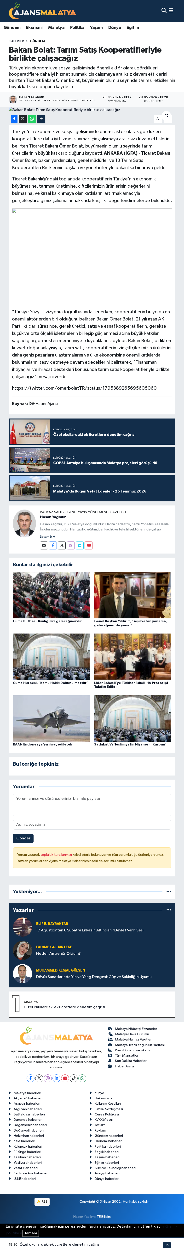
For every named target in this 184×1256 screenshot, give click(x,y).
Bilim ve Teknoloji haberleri (115, 1168)
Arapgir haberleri (27, 1103)
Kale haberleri (24, 1141)
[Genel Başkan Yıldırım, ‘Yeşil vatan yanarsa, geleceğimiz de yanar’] (132, 595)
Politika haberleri (108, 1146)
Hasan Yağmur (53, 517)
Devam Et (46, 537)
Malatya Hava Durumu (132, 1034)
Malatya (56, 27)
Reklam (100, 1130)
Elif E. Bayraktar (52, 924)
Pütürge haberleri (27, 1152)
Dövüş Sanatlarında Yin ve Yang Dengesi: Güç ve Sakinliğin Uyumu (94, 977)
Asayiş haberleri (107, 1173)
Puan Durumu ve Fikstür (133, 1050)
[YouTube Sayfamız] (88, 545)
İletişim (100, 1125)
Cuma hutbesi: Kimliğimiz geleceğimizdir (47, 621)
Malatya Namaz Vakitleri (133, 1039)
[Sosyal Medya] (44, 545)
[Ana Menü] (171, 11)
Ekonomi (34, 27)
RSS (44, 1201)
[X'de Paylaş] (23, 119)
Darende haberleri (28, 1119)
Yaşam (96, 27)
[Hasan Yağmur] (24, 523)
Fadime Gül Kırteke (54, 947)
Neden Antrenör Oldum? (58, 954)
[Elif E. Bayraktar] (22, 927)
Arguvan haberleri (28, 1109)
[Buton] (41, 119)
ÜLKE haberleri (25, 1179)
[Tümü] (169, 892)
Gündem (12, 27)
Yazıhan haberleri (27, 1157)
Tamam (30, 1233)
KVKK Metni (104, 1119)
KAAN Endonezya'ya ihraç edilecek (42, 744)
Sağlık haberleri (107, 1152)
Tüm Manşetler (126, 1055)
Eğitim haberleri (107, 1162)
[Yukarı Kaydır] (167, 1245)
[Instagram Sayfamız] (71, 545)
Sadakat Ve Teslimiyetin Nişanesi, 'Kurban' (130, 744)
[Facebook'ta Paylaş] (14, 119)
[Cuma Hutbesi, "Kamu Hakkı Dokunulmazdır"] (51, 657)
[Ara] (164, 11)
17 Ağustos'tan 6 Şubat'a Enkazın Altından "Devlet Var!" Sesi (90, 930)
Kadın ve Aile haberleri (31, 1173)
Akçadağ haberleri (28, 1098)
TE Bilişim (104, 1217)
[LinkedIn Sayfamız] (80, 545)
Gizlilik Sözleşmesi (109, 1109)
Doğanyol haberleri (29, 1130)
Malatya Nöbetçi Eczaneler (136, 1029)
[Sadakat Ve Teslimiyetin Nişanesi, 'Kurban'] (132, 718)
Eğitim (132, 27)
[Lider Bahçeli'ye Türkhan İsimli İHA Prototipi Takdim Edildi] (132, 657)
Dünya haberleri (107, 1179)
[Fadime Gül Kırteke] (22, 950)
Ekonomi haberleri (108, 1141)
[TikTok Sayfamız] (74, 1078)
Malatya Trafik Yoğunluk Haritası (140, 1045)
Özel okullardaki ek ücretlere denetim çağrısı (64, 1007)
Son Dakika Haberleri (131, 1061)
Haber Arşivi (124, 1066)
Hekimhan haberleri (29, 1136)
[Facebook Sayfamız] (53, 545)
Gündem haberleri (109, 1136)
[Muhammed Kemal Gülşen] (22, 974)
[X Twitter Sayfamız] (62, 545)
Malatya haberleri (27, 1093)
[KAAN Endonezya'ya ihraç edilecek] (51, 718)
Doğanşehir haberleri (30, 1125)
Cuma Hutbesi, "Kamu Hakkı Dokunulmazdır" (50, 683)
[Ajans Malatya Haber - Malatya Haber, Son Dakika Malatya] (42, 10)
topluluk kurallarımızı (56, 854)
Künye (99, 1093)
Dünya (114, 27)
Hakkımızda (103, 1098)
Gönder (23, 838)
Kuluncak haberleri (28, 1146)
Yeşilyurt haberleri (28, 1162)
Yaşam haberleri (107, 1157)
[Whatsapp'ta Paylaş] (32, 119)
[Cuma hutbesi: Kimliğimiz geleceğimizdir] (51, 595)
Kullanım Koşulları (108, 1103)
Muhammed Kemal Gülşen (60, 970)
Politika (77, 27)
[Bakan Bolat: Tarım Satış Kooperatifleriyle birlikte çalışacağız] (92, 110)
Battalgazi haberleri (29, 1114)
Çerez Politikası (107, 1114)
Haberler (16, 41)
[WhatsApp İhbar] (82, 1078)
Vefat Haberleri (26, 1168)
